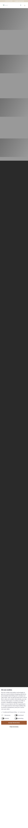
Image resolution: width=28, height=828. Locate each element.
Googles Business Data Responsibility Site (14, 705)
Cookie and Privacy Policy (10, 712)
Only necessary (14, 727)
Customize (22, 712)
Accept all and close (14, 722)
